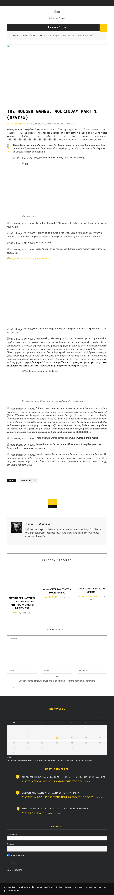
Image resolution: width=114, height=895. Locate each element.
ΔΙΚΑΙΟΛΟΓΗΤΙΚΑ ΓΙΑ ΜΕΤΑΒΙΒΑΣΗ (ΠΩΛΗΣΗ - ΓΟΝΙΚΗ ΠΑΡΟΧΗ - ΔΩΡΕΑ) (63, 777)
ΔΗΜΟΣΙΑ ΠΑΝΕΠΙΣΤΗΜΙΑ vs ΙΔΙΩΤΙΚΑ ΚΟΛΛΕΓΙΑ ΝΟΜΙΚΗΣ (56, 808)
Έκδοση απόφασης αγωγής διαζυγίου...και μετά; (51, 792)
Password (12, 844)
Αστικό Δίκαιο (40, 781)
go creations (11, 890)
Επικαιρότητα (42, 813)
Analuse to (28, 887)
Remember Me (16, 855)
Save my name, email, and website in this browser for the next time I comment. (57, 681)
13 (57, 737)
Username (12, 834)
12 (17, 776)
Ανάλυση (26, 781)
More (10, 123)
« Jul (9, 757)
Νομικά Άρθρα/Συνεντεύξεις (64, 781)
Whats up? (21, 123)
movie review (29, 480)
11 (17, 792)
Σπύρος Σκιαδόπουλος (61, 123)
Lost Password (14, 870)
